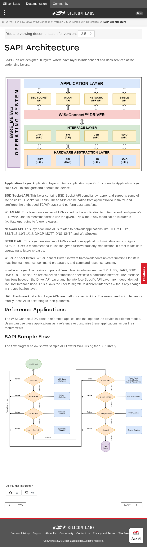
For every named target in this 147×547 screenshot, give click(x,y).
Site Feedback (127, 533)
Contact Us (83, 533)
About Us (50, 533)
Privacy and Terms (104, 533)
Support (37, 533)
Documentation (36, 3)
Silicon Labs (11, 3)
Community (60, 3)
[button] (11, 13)
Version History (20, 533)
